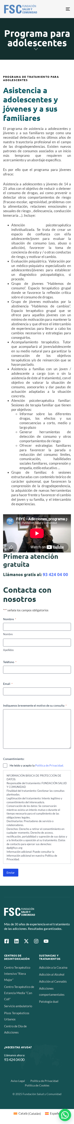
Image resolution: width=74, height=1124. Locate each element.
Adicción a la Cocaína (53, 967)
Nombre (8, 634)
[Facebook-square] (6, 941)
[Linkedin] (16, 941)
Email (8, 683)
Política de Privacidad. (49, 765)
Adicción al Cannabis (53, 981)
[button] (65, 1115)
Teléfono (9, 662)
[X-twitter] (26, 941)
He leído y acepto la (37, 765)
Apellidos (8, 650)
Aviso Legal (18, 1081)
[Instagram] (36, 941)
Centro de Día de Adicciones (15, 1029)
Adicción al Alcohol (51, 974)
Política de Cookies (37, 1085)
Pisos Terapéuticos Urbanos (16, 1016)
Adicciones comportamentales (52, 991)
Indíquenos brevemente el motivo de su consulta (35, 705)
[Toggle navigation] (59, 9)
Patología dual (48, 1001)
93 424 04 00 (55, 574)
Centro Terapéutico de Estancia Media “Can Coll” (19, 993)
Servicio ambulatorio (18, 1006)
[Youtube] (46, 941)
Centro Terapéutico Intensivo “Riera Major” (17, 974)
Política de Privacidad (44, 1081)
